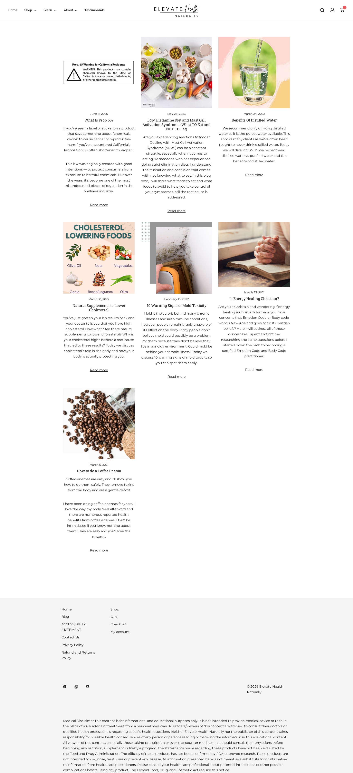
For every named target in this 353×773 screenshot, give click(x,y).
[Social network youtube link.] (87, 686)
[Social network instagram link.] (76, 686)
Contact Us (70, 637)
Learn (47, 10)
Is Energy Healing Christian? (254, 298)
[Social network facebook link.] (64, 686)
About (68, 10)
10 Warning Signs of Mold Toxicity (176, 305)
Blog (65, 617)
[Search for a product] (322, 10)
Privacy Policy (72, 645)
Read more (99, 205)
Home (12, 10)
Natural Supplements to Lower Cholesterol (99, 307)
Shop (28, 10)
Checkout (119, 624)
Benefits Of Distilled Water (254, 120)
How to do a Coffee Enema (99, 470)
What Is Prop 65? (98, 120)
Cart (114, 617)
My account (120, 632)
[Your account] (332, 10)
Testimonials (94, 10)
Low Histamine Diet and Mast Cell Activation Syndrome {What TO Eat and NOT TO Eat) (176, 124)
